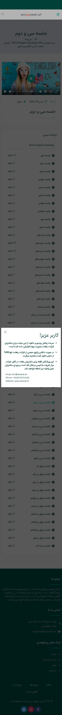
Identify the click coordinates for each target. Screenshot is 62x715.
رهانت (44, 346)
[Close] (5, 332)
